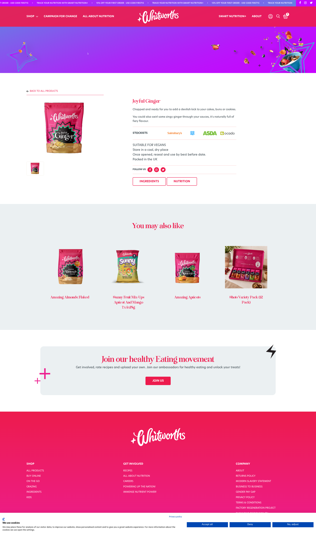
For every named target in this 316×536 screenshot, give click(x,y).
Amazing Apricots (187, 297)
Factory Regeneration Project (256, 508)
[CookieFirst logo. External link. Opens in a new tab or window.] (3, 519)
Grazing (31, 487)
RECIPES (127, 471)
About (257, 16)
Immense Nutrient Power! (140, 492)
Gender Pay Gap (245, 492)
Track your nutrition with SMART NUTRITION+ (51, 3)
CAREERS (128, 481)
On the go (33, 481)
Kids (29, 497)
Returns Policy (245, 476)
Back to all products (44, 91)
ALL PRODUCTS (35, 471)
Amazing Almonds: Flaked (69, 297)
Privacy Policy (245, 497)
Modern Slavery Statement (253, 481)
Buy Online (33, 476)
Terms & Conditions (248, 503)
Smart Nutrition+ (232, 16)
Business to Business (249, 487)
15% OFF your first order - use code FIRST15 (109, 3)
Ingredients (33, 492)
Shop (30, 16)
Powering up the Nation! (139, 487)
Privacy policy (175, 517)
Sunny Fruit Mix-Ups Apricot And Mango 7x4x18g (128, 302)
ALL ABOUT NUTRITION (98, 16)
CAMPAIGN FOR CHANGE (60, 16)
